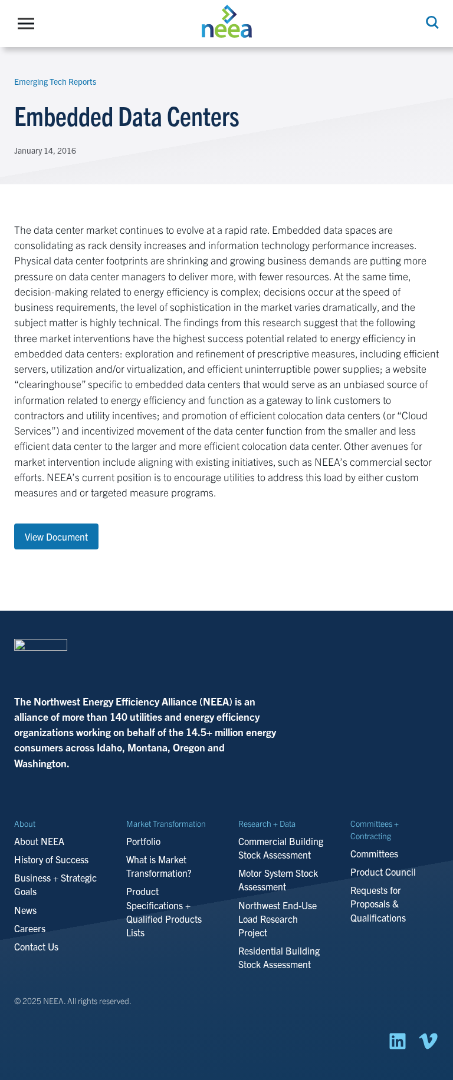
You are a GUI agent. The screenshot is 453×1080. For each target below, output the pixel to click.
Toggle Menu (29, 23)
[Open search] (431, 22)
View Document (56, 536)
